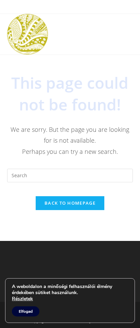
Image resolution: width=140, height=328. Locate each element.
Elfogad (26, 311)
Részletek (22, 299)
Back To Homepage (70, 203)
